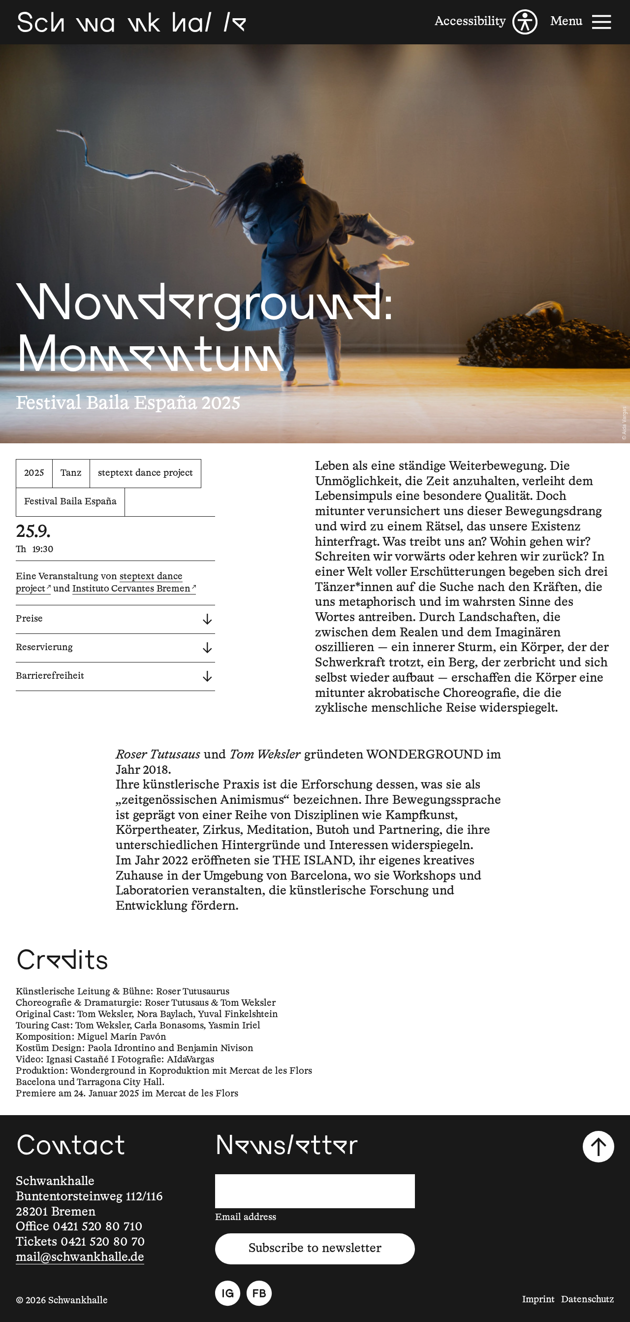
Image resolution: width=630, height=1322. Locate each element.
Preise (29, 619)
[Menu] (582, 21)
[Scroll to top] (598, 1146)
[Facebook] (259, 1293)
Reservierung (44, 647)
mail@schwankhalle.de (80, 1257)
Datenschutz (587, 1299)
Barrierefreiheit (50, 676)
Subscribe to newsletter (315, 1248)
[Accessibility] (486, 21)
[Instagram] (227, 1293)
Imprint (538, 1299)
